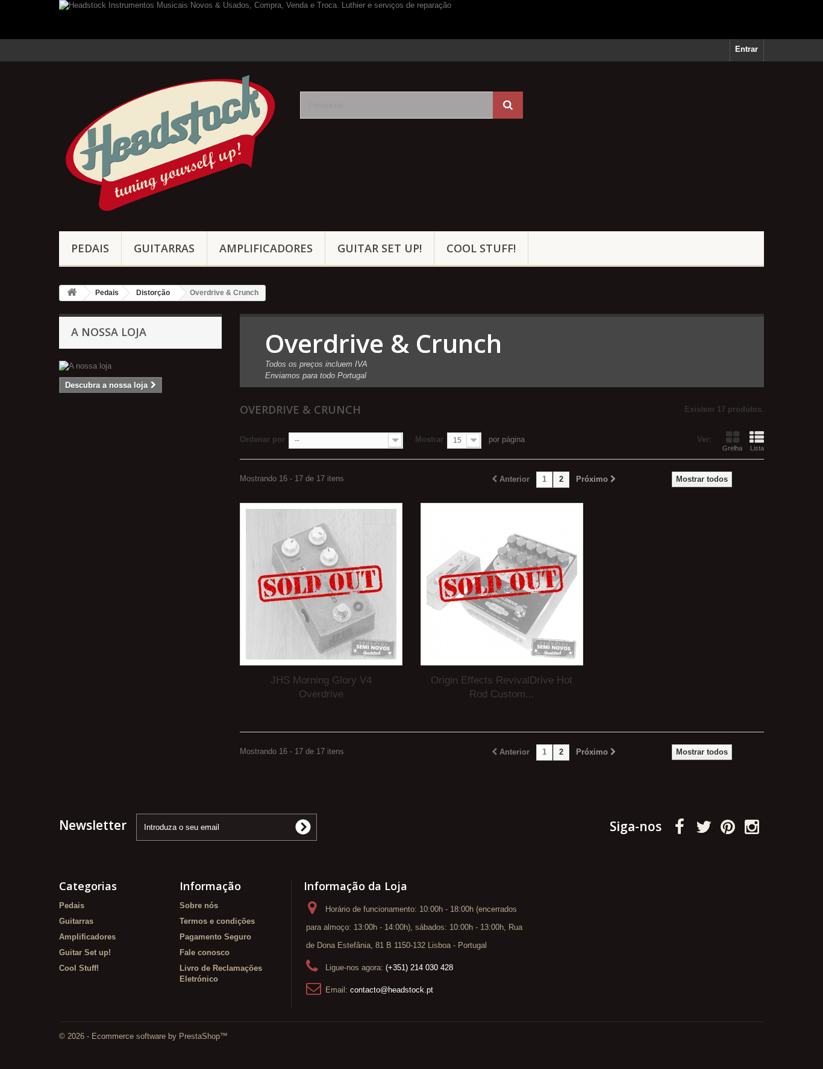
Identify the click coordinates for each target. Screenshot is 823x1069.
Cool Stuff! (481, 248)
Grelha (732, 448)
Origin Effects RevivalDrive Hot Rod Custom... (501, 687)
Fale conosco (205, 952)
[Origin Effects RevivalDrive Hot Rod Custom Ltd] (502, 584)
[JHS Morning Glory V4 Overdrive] (321, 584)
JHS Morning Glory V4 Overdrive (321, 687)
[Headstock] (170, 143)
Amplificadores (266, 248)
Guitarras (164, 248)
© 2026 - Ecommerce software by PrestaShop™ (143, 1036)
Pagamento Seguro (215, 936)
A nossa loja (108, 332)
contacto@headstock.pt (391, 989)
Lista (757, 448)
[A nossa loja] (140, 366)
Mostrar (429, 439)
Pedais (90, 248)
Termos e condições (217, 921)
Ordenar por (262, 439)
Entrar (746, 49)
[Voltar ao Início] (71, 293)
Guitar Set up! (379, 248)
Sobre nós (199, 905)
